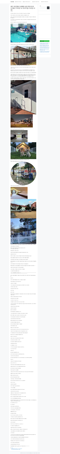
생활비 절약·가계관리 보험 (18, 1)
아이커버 (12, 1)
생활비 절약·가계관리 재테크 (44, 1)
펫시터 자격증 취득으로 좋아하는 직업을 (15, 449)
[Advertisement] (44, 26)
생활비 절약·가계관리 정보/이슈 (26, 1)
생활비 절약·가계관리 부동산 (35, 1)
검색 (48, 8)
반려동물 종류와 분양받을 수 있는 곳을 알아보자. (16, 448)
